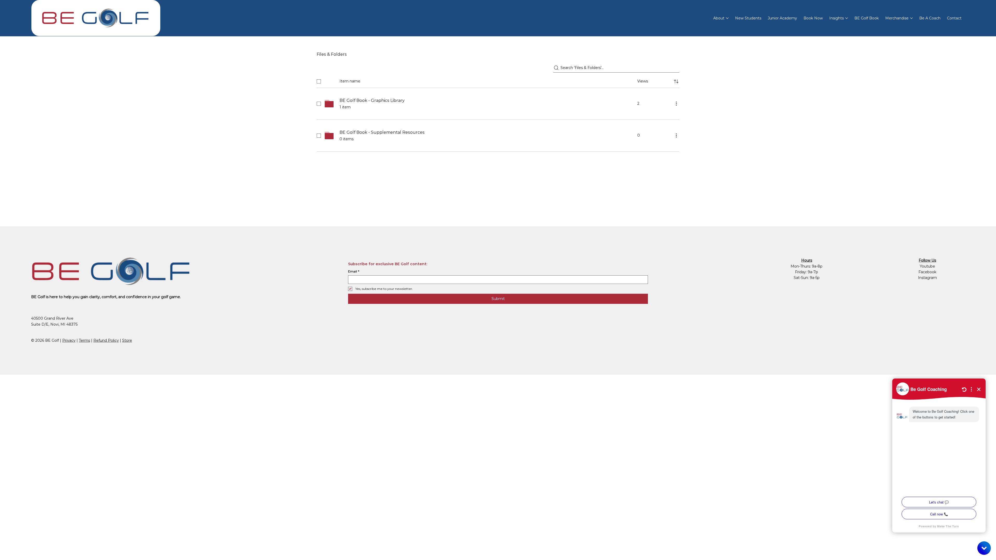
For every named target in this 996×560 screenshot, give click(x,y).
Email (353, 271)
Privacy (68, 340)
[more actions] (676, 103)
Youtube (927, 266)
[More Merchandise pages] (911, 18)
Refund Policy (106, 340)
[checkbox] (319, 81)
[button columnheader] (676, 81)
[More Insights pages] (846, 18)
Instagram (927, 277)
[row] (498, 80)
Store (127, 340)
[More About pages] (727, 18)
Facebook (927, 272)
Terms (84, 340)
